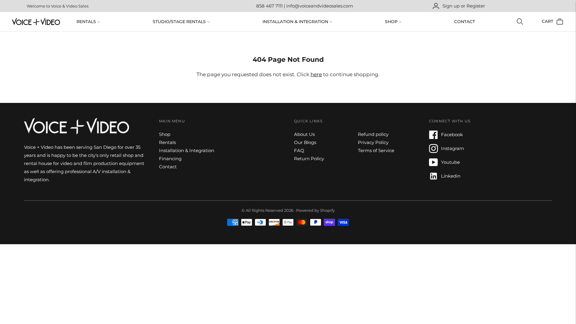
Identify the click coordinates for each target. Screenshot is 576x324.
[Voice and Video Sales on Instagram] (433, 151)
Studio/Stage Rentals (179, 21)
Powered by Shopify (315, 210)
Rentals (86, 21)
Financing (170, 158)
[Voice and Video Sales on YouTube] (433, 165)
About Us (304, 134)
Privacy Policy (373, 142)
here (316, 74)
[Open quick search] (520, 21)
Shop (391, 21)
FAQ (299, 150)
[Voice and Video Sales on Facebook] (433, 137)
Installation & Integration (295, 21)
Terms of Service (376, 150)
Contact (464, 21)
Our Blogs (305, 142)
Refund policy (373, 134)
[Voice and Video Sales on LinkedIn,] (433, 179)
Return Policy (309, 158)
